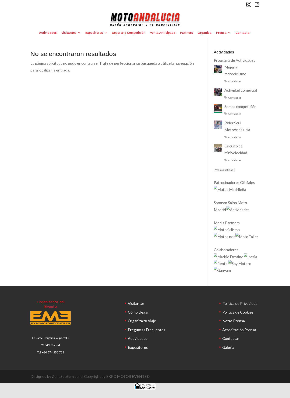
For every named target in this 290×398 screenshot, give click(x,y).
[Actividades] (238, 209)
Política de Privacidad (240, 303)
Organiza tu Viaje (142, 320)
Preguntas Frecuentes (146, 329)
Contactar (243, 32)
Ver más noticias (224, 169)
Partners (186, 32)
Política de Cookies (237, 312)
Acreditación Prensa (239, 329)
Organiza (204, 32)
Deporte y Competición (128, 32)
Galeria (228, 347)
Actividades (48, 32)
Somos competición (240, 106)
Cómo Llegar (138, 312)
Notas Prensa (233, 320)
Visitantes (68, 32)
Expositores (94, 32)
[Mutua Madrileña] (230, 189)
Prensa (221, 32)
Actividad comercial (240, 90)
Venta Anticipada (162, 32)
